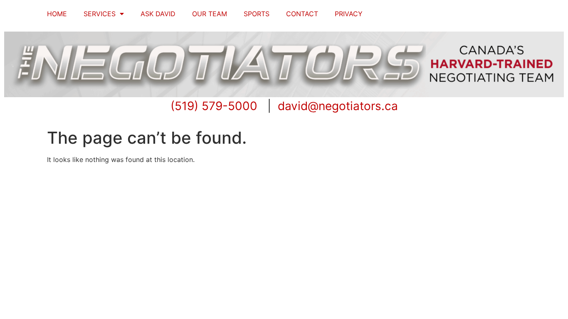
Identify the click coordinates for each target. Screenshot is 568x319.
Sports (256, 14)
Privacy (349, 14)
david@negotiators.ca (338, 106)
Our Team (209, 14)
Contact (302, 14)
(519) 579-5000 (213, 106)
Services (100, 14)
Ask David (158, 14)
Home (57, 14)
